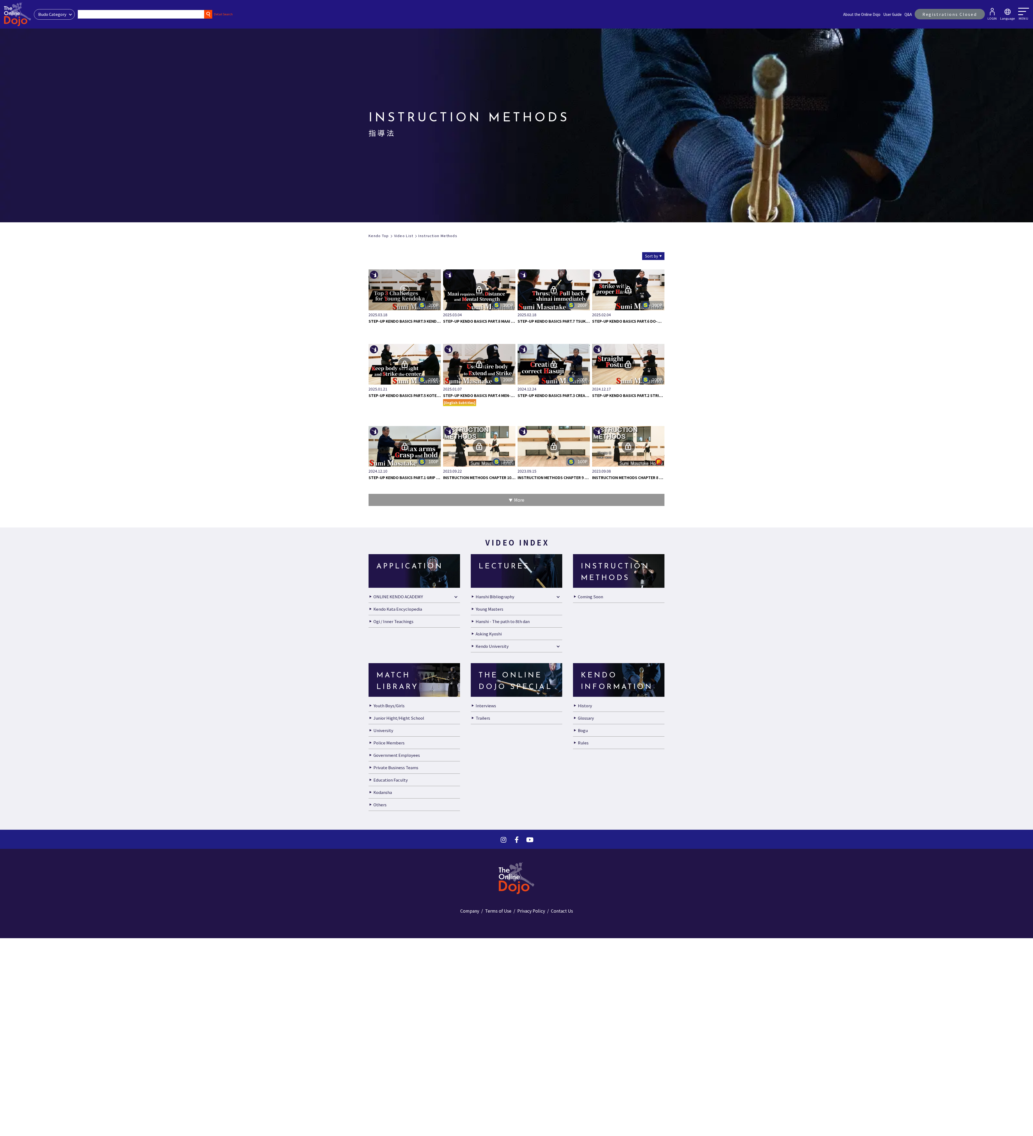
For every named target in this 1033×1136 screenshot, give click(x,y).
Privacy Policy (531, 911)
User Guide (892, 14)
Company (469, 911)
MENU (1023, 18)
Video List (403, 235)
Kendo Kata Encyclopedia (397, 609)
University (383, 730)
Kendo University (492, 646)
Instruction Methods (437, 235)
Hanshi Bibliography (495, 596)
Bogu (583, 730)
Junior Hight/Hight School (398, 718)
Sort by (651, 256)
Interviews (486, 705)
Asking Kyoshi (489, 633)
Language (1007, 18)
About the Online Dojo (861, 14)
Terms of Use (498, 911)
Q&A (908, 14)
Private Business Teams (395, 767)
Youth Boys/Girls (389, 705)
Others (380, 804)
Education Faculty (390, 780)
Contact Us (562, 911)
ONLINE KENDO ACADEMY (398, 596)
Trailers (483, 718)
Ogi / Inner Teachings (393, 621)
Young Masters (489, 609)
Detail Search (223, 14)
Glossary (586, 718)
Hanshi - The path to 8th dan (503, 621)
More (519, 500)
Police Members (389, 742)
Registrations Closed (949, 14)
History (585, 705)
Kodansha (382, 792)
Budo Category (52, 14)
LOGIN (992, 18)
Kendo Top (379, 235)
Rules (583, 742)
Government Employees (396, 755)
